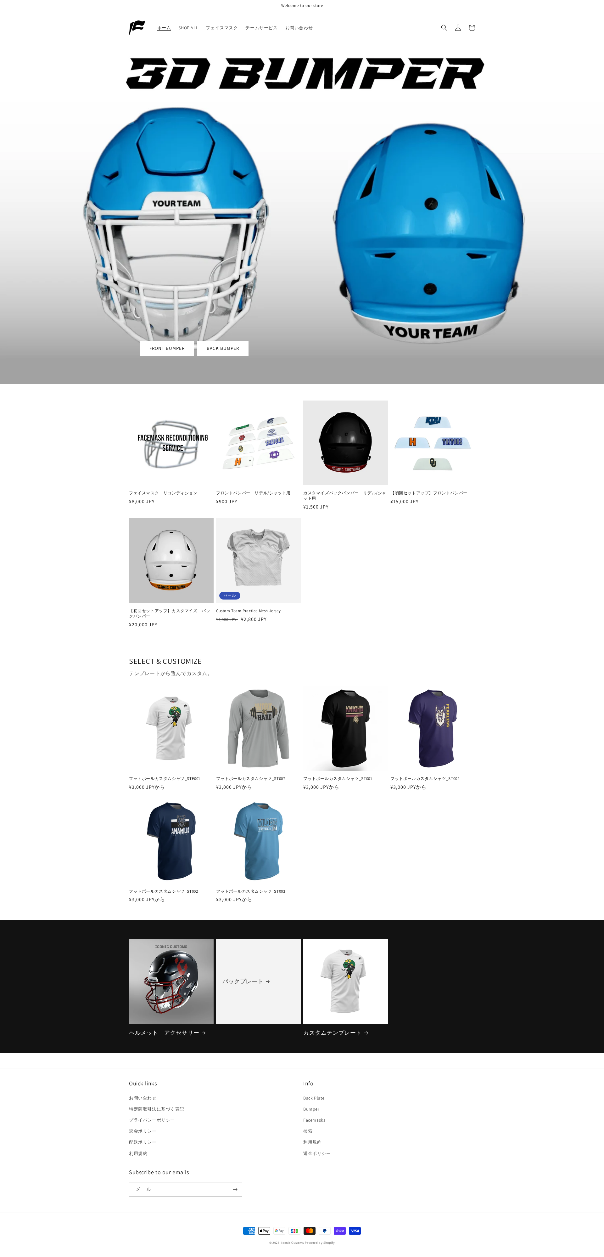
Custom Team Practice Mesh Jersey (248, 610)
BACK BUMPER (223, 348)
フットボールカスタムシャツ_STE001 (164, 778)
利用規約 (138, 1153)
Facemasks (314, 1120)
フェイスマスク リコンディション (163, 493)
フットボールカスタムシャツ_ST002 (163, 891)
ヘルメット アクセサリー (164, 1032)
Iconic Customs (292, 1243)
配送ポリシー (143, 1142)
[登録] (235, 1189)
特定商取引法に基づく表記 (156, 1109)
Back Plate (314, 1098)
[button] (444, 28)
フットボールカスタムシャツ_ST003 (250, 891)
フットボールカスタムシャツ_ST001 (337, 778)
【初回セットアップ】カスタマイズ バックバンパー (169, 613)
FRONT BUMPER (167, 348)
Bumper (311, 1109)
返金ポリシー (143, 1131)
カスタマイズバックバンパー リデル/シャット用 (344, 496)
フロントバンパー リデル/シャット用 (253, 493)
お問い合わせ (143, 1098)
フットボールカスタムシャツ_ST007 (250, 778)
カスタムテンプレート (332, 1032)
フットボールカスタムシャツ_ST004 (424, 778)
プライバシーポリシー (152, 1120)
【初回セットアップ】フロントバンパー (431, 493)
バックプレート (242, 981)
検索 (307, 1131)
